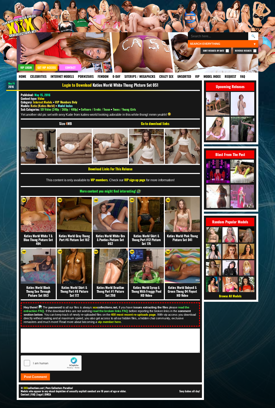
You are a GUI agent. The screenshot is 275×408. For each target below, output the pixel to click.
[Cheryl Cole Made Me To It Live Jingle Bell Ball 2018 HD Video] (218, 172)
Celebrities (38, 76)
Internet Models (62, 76)
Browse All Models (230, 296)
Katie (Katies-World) (43, 105)
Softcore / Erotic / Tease (96, 109)
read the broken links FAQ (110, 311)
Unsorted (184, 76)
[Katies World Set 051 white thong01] (38, 146)
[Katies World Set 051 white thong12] (146, 146)
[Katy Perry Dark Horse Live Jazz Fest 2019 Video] (242, 197)
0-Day (116, 76)
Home (22, 76)
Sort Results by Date (214, 50)
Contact (25, 394)
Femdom (103, 76)
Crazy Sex (166, 76)
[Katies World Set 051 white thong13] (182, 146)
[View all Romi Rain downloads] (213, 284)
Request (230, 76)
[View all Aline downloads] (230, 284)
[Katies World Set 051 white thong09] (110, 146)
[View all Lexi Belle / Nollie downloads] (230, 251)
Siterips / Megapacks (139, 76)
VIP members (99, 179)
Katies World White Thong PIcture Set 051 (125, 85)
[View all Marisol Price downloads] (230, 268)
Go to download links (155, 124)
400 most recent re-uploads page (133, 314)
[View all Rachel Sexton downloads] (213, 235)
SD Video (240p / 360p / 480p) (59, 109)
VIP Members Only (66, 102)
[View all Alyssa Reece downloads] (246, 251)
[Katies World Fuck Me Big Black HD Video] (242, 172)
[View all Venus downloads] (213, 268)
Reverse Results (243, 50)
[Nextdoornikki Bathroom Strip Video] (218, 197)
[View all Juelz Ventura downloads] (230, 235)
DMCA (48, 394)
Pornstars (86, 76)
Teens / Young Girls (124, 109)
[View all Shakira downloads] (246, 268)
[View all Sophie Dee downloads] (213, 251)
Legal (40, 394)
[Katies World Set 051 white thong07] (74, 146)
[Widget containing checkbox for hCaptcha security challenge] (51, 363)
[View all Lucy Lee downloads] (246, 284)
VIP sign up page (134, 179)
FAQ (242, 76)
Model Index (212, 76)
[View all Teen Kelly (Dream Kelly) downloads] (246, 235)
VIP (197, 76)
